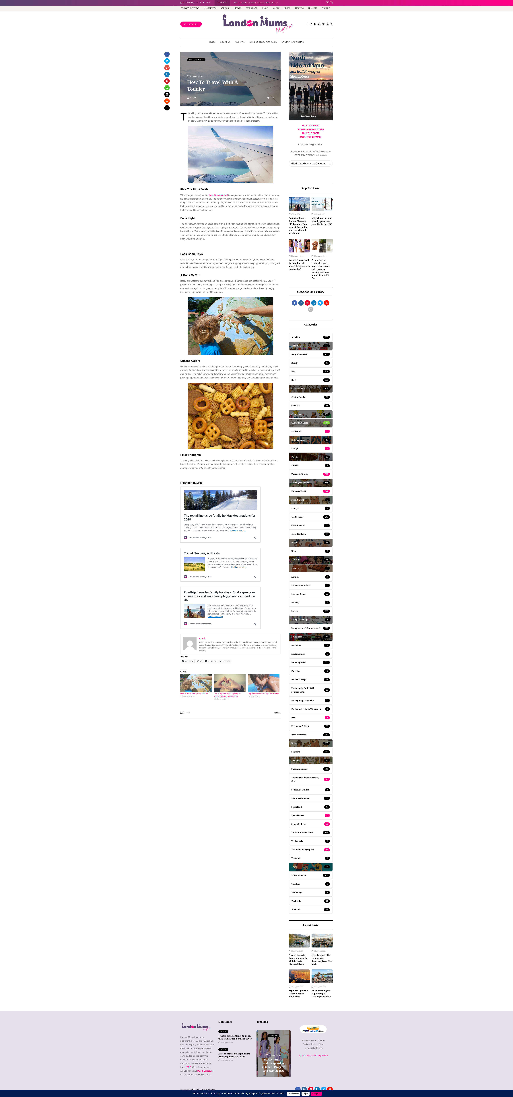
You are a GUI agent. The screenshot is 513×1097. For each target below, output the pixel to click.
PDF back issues (205, 1071)
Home (212, 42)
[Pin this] (167, 81)
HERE (188, 1067)
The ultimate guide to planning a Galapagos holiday (321, 993)
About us (225, 42)
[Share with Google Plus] (167, 67)
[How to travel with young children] (196, 683)
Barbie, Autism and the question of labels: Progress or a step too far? (299, 264)
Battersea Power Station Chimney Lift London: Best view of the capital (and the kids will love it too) (298, 226)
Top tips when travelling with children (263, 694)
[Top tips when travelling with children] (263, 683)
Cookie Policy (306, 1055)
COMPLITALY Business (203, 1090)
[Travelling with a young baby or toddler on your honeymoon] (230, 683)
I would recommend (218, 195)
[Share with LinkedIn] (167, 74)
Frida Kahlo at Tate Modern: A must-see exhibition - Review (273, 1063)
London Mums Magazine (263, 42)
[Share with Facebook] (167, 54)
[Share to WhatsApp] (167, 87)
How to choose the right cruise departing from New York (322, 959)
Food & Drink (252, 8)
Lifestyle (299, 8)
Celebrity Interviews (190, 8)
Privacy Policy (321, 1055)
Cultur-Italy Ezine (293, 42)
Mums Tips (312, 8)
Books (265, 8)
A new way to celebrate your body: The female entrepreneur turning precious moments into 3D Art (269, 3)
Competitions (210, 8)
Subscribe (193, 24)
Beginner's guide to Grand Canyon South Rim (298, 993)
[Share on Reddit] (167, 101)
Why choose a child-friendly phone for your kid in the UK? (322, 221)
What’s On (225, 8)
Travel (238, 8)
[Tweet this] (167, 61)
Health (287, 8)
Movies (276, 8)
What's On (273, 1035)
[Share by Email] (167, 107)
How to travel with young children (194, 694)
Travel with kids (196, 59)
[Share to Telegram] (167, 94)
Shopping (326, 8)
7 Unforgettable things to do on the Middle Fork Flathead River (298, 959)
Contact (240, 42)
